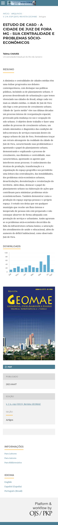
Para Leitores (10, 453)
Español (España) (13, 486)
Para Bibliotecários (13, 462)
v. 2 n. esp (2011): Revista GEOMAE (20, 16)
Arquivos (16, 13)
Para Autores (10, 458)
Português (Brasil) (13, 491)
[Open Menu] (3, 3)
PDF (9, 367)
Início (6, 13)
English (8, 482)
